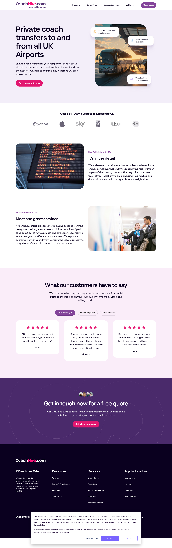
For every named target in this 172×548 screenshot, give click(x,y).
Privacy (55, 478)
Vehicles (56, 490)
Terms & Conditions (61, 484)
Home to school (95, 503)
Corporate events (96, 490)
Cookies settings (91, 538)
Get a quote (148, 5)
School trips (93, 478)
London (128, 484)
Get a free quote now (29, 83)
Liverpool (129, 490)
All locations (130, 497)
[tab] (65, 313)
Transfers (92, 484)
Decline (128, 538)
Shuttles (92, 497)
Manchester (130, 478)
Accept (110, 538)
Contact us (57, 497)
